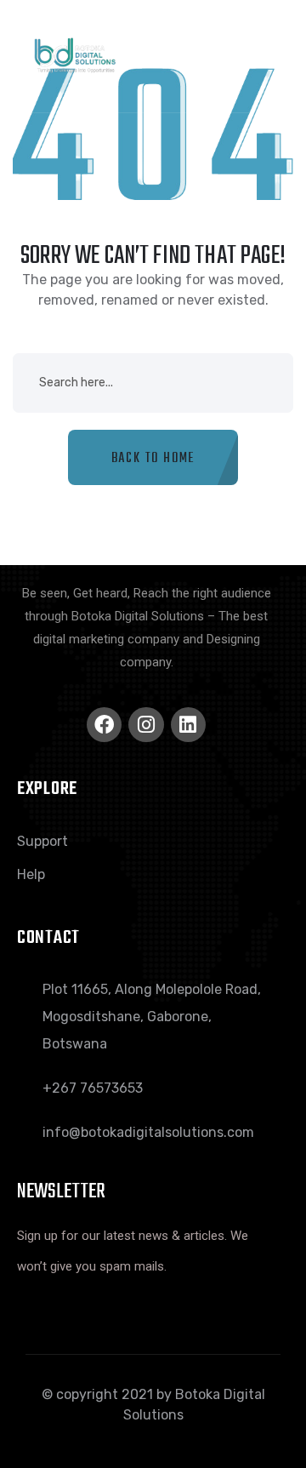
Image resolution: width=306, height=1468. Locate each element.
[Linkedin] (188, 724)
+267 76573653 (92, 1088)
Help (31, 874)
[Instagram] (145, 724)
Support (42, 841)
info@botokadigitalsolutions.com (148, 1132)
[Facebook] (104, 724)
